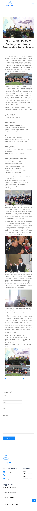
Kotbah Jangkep (27, 474)
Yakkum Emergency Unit (10, 492)
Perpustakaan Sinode (9, 487)
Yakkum (5, 490)
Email (4, 402)
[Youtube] (10, 463)
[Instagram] (7, 463)
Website (5, 408)
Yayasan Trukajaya (8, 497)
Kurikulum (25, 476)
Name (5, 395)
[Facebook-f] (4, 463)
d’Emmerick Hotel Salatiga (10, 495)
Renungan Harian (27, 479)
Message (5, 415)
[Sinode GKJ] (10, 2)
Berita (24, 471)
